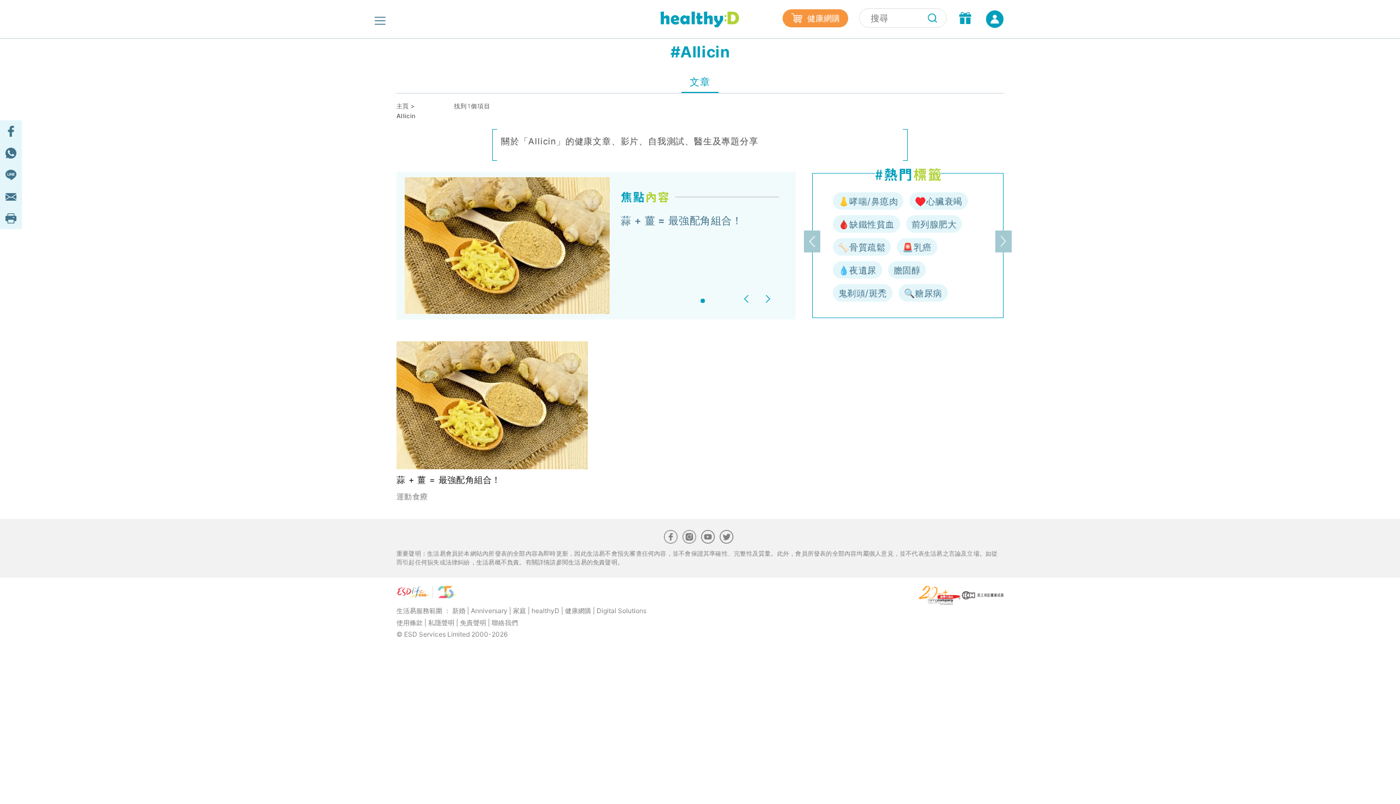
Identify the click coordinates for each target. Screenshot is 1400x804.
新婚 (458, 611)
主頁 (402, 106)
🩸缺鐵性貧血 (866, 224)
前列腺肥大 (934, 224)
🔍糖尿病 (923, 293)
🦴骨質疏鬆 (861, 247)
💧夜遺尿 (857, 270)
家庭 (519, 611)
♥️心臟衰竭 (938, 201)
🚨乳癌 (916, 247)
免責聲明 (473, 623)
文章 (700, 82)
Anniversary (489, 611)
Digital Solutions (621, 611)
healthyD (545, 611)
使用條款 (409, 623)
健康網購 (822, 18)
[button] (748, 299)
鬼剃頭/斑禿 (862, 293)
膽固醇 (907, 270)
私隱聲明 (441, 623)
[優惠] (965, 19)
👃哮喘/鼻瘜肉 (868, 201)
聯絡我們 (505, 623)
